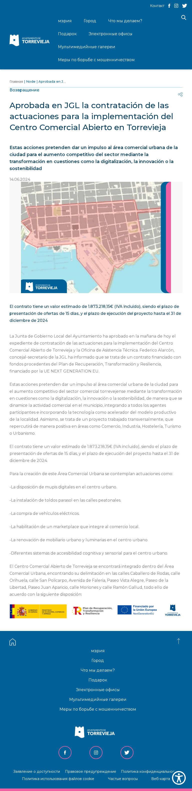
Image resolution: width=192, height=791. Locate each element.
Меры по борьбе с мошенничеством (98, 709)
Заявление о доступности (36, 771)
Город (98, 660)
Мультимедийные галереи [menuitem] (86, 46)
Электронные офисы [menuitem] (110, 33)
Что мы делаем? (98, 670)
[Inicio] (31, 41)
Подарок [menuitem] (67, 33)
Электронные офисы (98, 689)
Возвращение (24, 90)
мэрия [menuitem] (65, 20)
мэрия (98, 650)
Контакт (157, 5)
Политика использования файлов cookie (58, 779)
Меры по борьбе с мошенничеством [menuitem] (96, 59)
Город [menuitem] (90, 20)
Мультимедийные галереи (97, 699)
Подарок (97, 680)
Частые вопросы (123, 779)
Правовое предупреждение (90, 771)
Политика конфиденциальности (150, 771)
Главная (16, 81)
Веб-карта (160, 779)
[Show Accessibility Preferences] (179, 778)
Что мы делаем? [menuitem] (125, 20)
